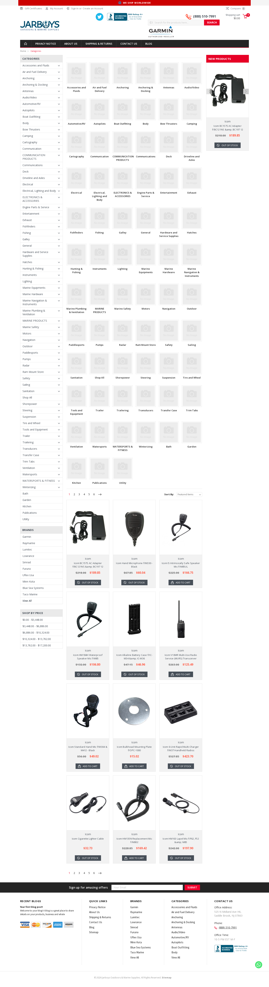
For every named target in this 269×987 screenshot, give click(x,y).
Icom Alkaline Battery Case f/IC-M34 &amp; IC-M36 (134, 656)
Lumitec (27, 549)
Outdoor (28, 346)
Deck (26, 171)
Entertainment (31, 213)
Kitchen (27, 506)
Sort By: (169, 494)
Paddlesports (30, 352)
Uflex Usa (28, 575)
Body (26, 123)
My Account (56, 8)
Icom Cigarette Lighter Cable (88, 838)
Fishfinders (29, 226)
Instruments (30, 275)
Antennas (28, 91)
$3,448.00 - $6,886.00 (35, 626)
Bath (25, 493)
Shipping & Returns (98, 43)
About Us (70, 43)
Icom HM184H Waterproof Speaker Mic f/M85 (88, 656)
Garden (27, 500)
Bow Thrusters (31, 129)
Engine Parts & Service (36, 207)
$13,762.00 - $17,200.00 (37, 645)
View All (27, 600)
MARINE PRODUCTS (35, 320)
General (27, 245)
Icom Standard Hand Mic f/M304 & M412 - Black (87, 748)
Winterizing (29, 487)
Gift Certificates (33, 8)
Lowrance (28, 556)
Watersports (30, 474)
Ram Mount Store (33, 372)
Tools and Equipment (35, 429)
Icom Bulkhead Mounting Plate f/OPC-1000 (134, 748)
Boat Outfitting (31, 116)
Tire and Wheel (31, 423)
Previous (209, 91)
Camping (28, 136)
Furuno (27, 568)
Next (246, 91)
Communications (33, 165)
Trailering (28, 442)
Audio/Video (30, 97)
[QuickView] (85, 527)
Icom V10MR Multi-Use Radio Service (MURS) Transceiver (181, 656)
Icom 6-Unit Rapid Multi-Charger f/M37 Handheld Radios (181, 748)
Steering (27, 410)
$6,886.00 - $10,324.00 (36, 632)
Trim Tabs (29, 461)
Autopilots (29, 110)
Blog (148, 43)
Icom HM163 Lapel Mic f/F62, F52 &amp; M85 (181, 840)
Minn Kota (29, 581)
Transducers (30, 448)
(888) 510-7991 (204, 16)
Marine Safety (31, 327)
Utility (26, 519)
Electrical (28, 184)
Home (23, 51)
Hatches (27, 262)
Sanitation (28, 391)
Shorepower (30, 404)
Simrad (27, 562)
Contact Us (128, 43)
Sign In (75, 8)
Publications (30, 512)
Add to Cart (183, 582)
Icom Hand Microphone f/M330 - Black (134, 564)
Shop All (27, 397)
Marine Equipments (34, 287)
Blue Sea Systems (33, 588)
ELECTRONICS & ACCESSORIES (32, 199)
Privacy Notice (45, 43)
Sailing (26, 384)
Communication (32, 148)
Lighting (27, 281)
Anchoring (28, 78)
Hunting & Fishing (33, 268)
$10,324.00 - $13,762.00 (37, 639)
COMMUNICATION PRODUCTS (34, 156)
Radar (26, 365)
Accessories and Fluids (36, 65)
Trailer (26, 436)
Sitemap (93, 932)
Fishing (27, 233)
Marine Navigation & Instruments (35, 302)
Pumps (27, 359)
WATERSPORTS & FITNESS (39, 480)
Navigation (29, 340)
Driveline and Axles (34, 178)
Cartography (30, 142)
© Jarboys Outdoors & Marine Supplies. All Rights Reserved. (132, 977)
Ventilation (29, 468)
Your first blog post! (31, 907)
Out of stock (90, 582)
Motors (27, 333)
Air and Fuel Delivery (35, 72)
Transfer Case (31, 455)
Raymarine (29, 543)
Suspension (29, 416)
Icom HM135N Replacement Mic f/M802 (134, 840)
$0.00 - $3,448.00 (33, 619)
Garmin (27, 536)
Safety (26, 378)
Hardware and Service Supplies (35, 253)
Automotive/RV (31, 104)
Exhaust (27, 220)
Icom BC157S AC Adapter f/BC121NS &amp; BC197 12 (87, 564)
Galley (26, 239)
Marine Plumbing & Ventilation (34, 312)
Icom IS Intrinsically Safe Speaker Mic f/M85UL (181, 564)
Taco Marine (30, 594)
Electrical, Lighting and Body (39, 190)
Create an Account (93, 8)
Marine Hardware (33, 294)
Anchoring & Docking (35, 84)
